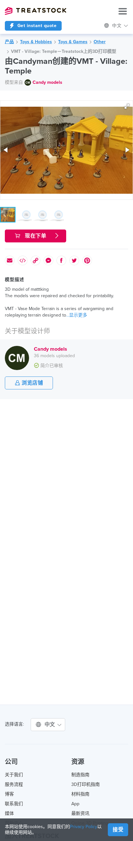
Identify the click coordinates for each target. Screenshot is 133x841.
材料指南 (80, 794)
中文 (51, 724)
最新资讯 (80, 813)
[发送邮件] (10, 260)
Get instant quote (36, 25)
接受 (118, 829)
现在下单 (36, 236)
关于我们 (14, 774)
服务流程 (14, 784)
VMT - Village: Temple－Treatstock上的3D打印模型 (63, 51)
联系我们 (14, 804)
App (75, 804)
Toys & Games (72, 41)
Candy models (47, 82)
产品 (9, 41)
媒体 (9, 813)
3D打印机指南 (85, 784)
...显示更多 (76, 315)
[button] (127, 106)
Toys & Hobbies (36, 41)
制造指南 (80, 774)
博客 (9, 794)
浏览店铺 (31, 383)
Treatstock (35, 11)
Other (100, 41)
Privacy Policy (83, 826)
